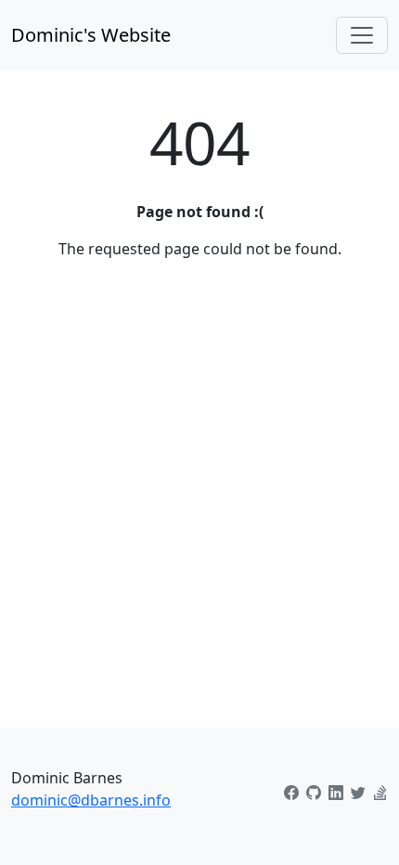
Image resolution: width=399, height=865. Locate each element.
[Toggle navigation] (362, 35)
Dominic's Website (91, 34)
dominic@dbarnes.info (91, 800)
